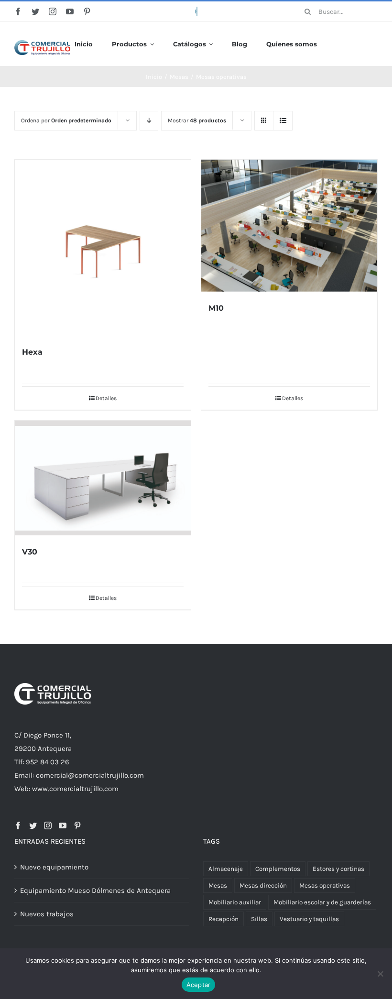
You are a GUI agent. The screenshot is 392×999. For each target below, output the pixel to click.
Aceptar (198, 984)
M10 (216, 308)
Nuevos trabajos (47, 914)
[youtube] (70, 11)
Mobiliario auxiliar (234, 902)
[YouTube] (62, 825)
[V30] (103, 478)
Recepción (223, 919)
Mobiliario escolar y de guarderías (322, 902)
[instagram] (52, 11)
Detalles (106, 398)
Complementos (277, 868)
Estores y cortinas (338, 868)
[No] (380, 973)
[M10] (289, 226)
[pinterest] (87, 11)
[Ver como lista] (282, 120)
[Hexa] (103, 248)
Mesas (217, 885)
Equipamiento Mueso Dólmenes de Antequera (95, 890)
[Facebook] (18, 825)
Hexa (32, 352)
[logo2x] (42, 43)
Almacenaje (225, 868)
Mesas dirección (263, 885)
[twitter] (35, 11)
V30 (29, 551)
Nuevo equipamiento (54, 867)
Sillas (259, 919)
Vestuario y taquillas (309, 919)
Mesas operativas (324, 885)
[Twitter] (33, 825)
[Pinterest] (77, 825)
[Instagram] (48, 825)
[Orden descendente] (149, 120)
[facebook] (18, 11)
